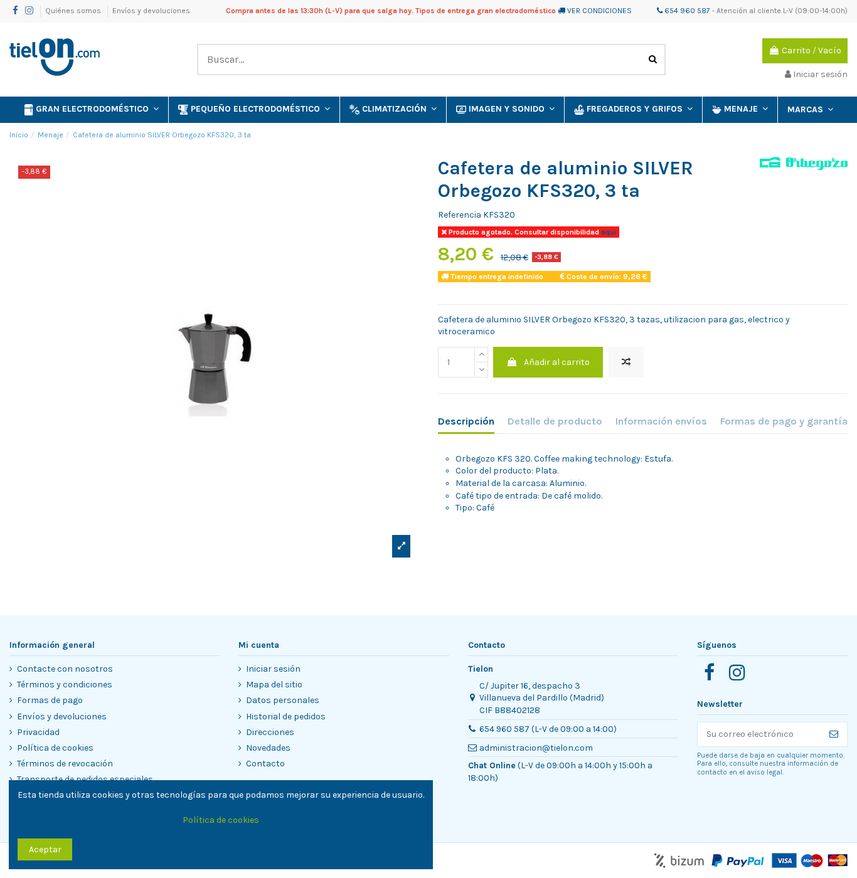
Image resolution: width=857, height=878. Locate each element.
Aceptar (45, 849)
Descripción (466, 421)
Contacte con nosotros (65, 669)
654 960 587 (686, 10)
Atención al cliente (748, 10)
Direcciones (270, 732)
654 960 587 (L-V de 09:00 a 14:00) (548, 729)
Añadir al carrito (557, 362)
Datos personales (282, 700)
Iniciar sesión (273, 669)
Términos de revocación (65, 763)
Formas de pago (50, 700)
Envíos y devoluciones (151, 10)
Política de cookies (55, 748)
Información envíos (661, 421)
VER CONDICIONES (599, 10)
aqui (607, 232)
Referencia (459, 214)
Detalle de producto (555, 421)
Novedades (268, 748)
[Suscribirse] (834, 734)
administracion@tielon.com (536, 748)
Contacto (265, 763)
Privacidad (38, 732)
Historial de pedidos (286, 716)
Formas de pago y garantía (784, 421)
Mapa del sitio (274, 684)
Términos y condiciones (64, 684)
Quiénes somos (74, 10)
